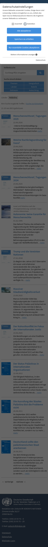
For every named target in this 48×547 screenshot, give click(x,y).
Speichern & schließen (24, 39)
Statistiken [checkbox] (31, 24)
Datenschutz (40, 60)
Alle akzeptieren (24, 30)
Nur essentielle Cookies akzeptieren (24, 47)
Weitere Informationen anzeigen (23, 54)
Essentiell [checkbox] (18, 24)
